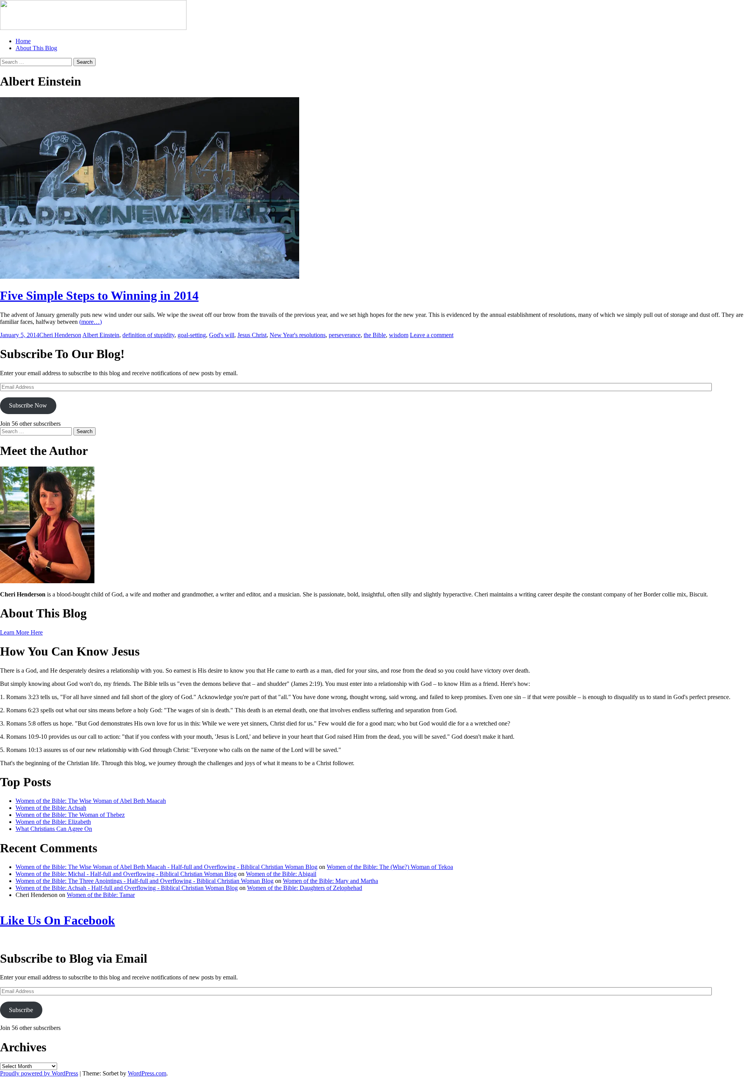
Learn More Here (21, 632)
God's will (221, 335)
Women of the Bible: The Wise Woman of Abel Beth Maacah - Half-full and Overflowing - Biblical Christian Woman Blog (166, 867)
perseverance (345, 335)
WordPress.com (147, 1073)
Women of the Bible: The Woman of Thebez (70, 814)
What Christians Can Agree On (54, 828)
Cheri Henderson (60, 335)
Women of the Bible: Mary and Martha (330, 881)
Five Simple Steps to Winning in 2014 (99, 295)
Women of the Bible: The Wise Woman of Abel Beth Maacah (91, 800)
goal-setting (192, 335)
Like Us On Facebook (57, 920)
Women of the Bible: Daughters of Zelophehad (304, 888)
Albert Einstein (100, 335)
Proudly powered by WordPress (39, 1073)
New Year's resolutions (298, 335)
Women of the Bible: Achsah (51, 807)
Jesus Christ (252, 335)
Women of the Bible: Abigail (281, 874)
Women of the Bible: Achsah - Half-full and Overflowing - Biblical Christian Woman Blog (127, 888)
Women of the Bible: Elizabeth (53, 821)
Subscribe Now (28, 405)
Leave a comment (431, 335)
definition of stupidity (148, 335)
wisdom (398, 335)
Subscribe (21, 1010)
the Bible (375, 335)
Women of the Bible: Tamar (101, 895)
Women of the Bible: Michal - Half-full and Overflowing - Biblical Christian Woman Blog (126, 874)
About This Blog (36, 48)
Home (23, 41)
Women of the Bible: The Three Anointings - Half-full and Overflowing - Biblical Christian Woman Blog (145, 881)
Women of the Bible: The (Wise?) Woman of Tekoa (390, 867)
